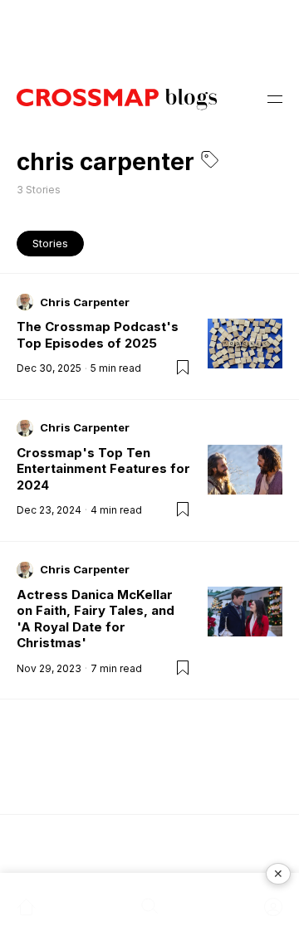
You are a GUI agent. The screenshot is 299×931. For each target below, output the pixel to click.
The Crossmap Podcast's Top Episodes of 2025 (98, 335)
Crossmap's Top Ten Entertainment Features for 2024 (103, 469)
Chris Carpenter (85, 302)
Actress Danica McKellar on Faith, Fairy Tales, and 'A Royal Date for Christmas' (95, 619)
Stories (50, 243)
